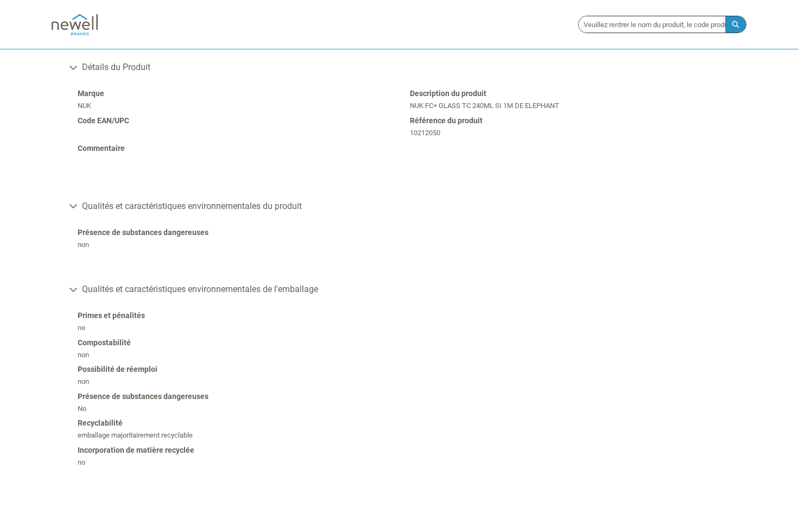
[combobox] (652, 24)
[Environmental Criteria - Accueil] (75, 24)
